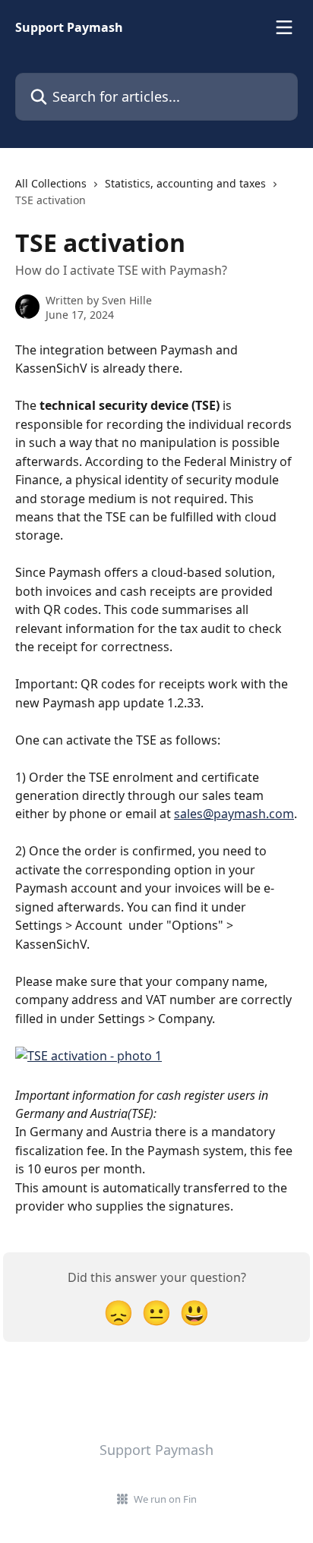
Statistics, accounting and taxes (185, 183)
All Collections (51, 183)
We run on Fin (165, 1499)
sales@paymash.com (234, 813)
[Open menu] (284, 27)
